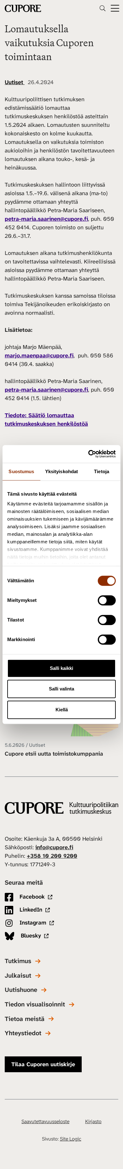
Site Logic (70, 1138)
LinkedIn (30, 909)
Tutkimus (18, 961)
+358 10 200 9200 (52, 856)
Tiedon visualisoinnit (35, 1004)
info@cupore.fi (54, 847)
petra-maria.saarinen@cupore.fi (46, 219)
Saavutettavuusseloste (45, 1121)
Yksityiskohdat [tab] (61, 471)
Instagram (32, 922)
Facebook (31, 896)
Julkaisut (18, 976)
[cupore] (61, 808)
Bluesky (30, 935)
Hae (102, 8)
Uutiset (15, 82)
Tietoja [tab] (101, 471)
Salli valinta (61, 688)
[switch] (107, 600)
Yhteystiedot (23, 1033)
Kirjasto (93, 1121)
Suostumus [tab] (21, 471)
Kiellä (62, 709)
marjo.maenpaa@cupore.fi (39, 355)
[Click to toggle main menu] (115, 8)
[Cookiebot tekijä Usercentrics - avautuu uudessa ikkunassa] (88, 454)
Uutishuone (21, 990)
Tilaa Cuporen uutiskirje (43, 1064)
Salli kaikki (61, 668)
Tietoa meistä (24, 1019)
